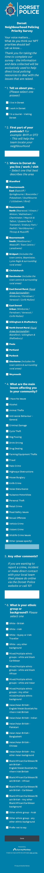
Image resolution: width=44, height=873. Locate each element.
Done (22, 838)
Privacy (17, 866)
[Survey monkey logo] (22, 849)
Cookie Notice (25, 866)
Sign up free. (34, 853)
